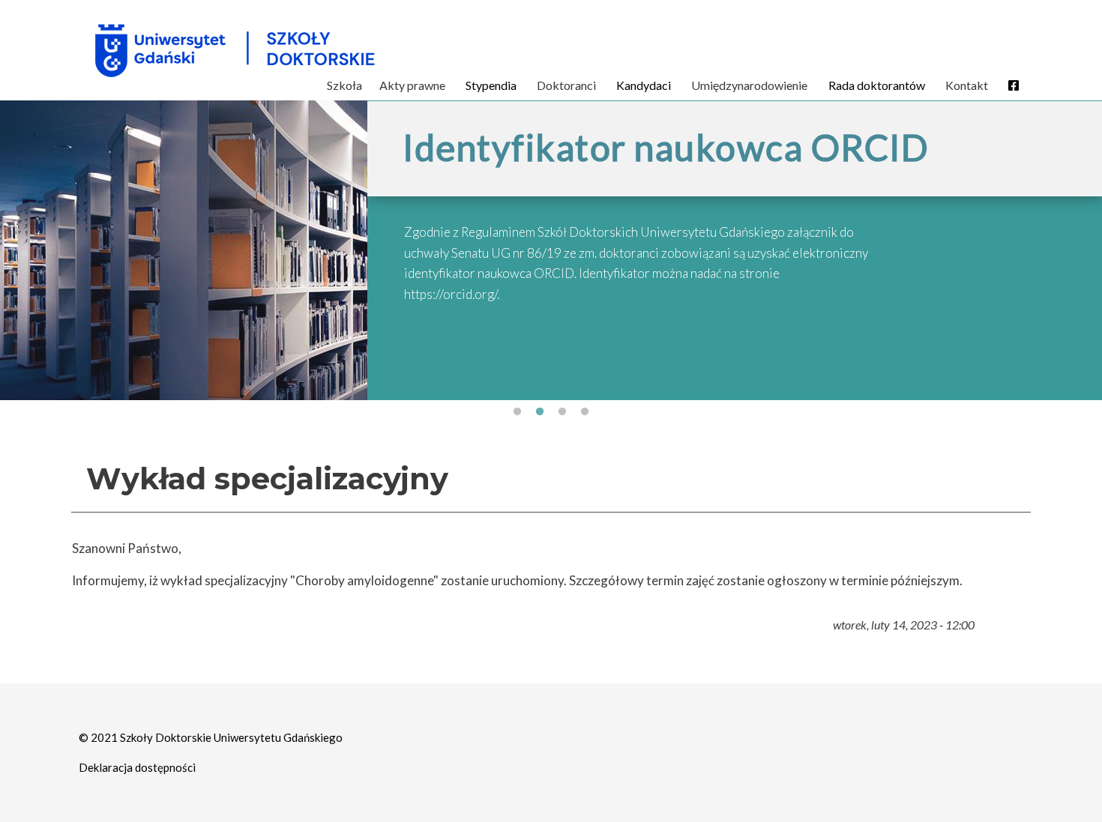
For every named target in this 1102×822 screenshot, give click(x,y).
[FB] (1013, 85)
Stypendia (491, 85)
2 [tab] (539, 412)
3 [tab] (562, 412)
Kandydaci (643, 85)
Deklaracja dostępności (137, 767)
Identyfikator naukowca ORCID (666, 147)
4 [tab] (584, 412)
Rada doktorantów (876, 85)
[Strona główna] (313, 50)
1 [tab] (517, 412)
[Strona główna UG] (161, 50)
